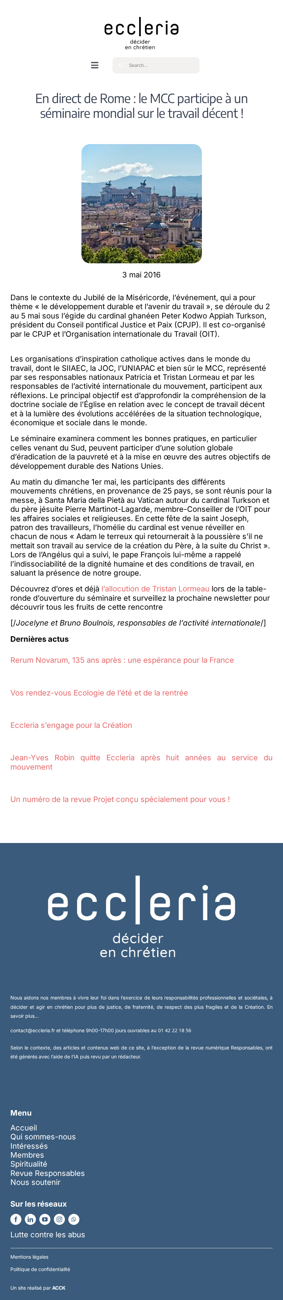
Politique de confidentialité (40, 1269)
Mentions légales (29, 1257)
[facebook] (15, 1219)
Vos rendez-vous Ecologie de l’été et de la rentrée (99, 692)
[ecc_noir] (141, 10)
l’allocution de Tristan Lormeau (155, 588)
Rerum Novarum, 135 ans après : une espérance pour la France (122, 660)
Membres (27, 1154)
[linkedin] (30, 1219)
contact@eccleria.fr (33, 1030)
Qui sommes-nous (43, 1136)
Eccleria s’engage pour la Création (71, 725)
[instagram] (59, 1219)
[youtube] (44, 1219)
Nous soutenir (35, 1182)
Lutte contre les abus (47, 1234)
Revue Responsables (47, 1173)
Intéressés (29, 1145)
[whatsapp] (73, 1219)
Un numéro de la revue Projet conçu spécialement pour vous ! (120, 799)
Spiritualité (28, 1163)
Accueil (23, 1127)
